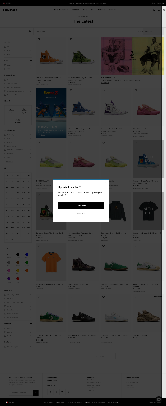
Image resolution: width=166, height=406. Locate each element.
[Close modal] (107, 182)
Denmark (80, 213)
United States (81, 205)
